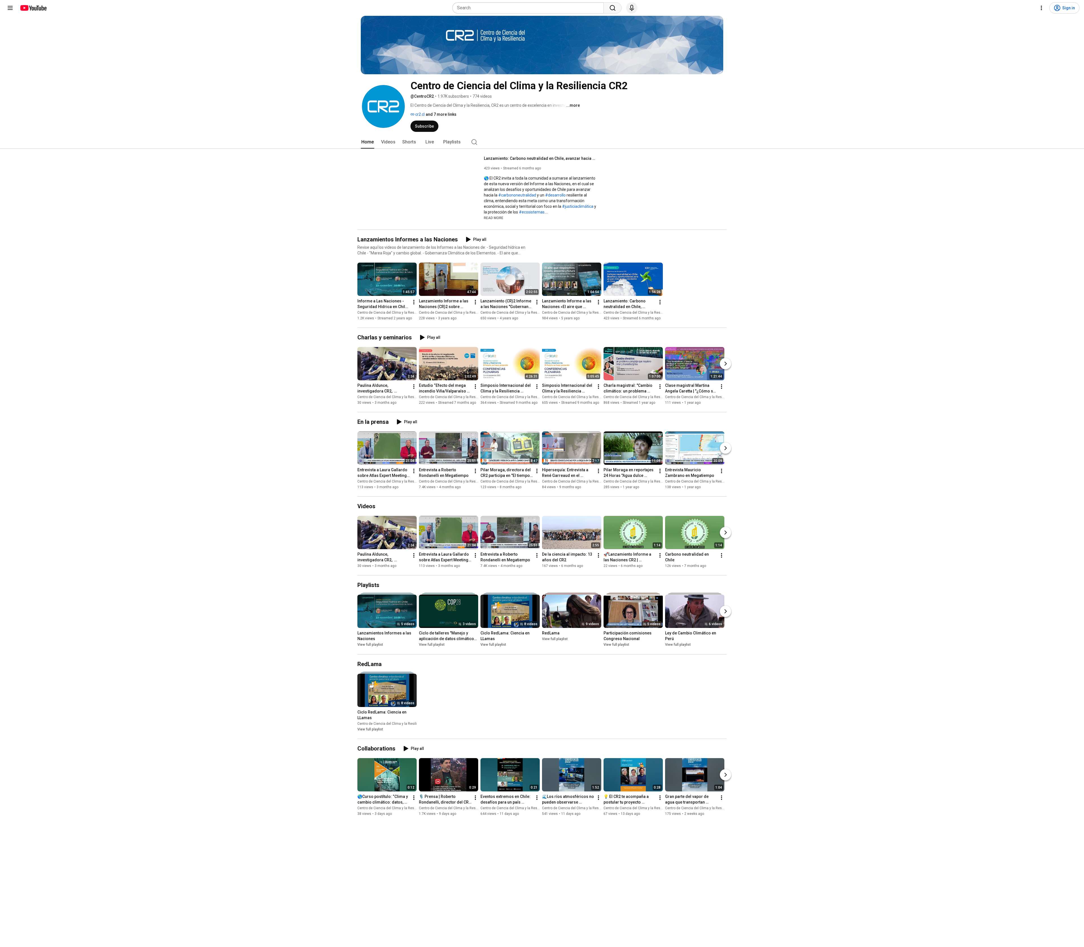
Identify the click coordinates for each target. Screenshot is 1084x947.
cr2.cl (419, 114)
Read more (493, 218)
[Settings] (1041, 8)
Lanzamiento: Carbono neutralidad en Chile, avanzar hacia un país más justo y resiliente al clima (540, 158)
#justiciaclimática (577, 206)
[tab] (367, 142)
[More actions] (413, 302)
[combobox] (529, 8)
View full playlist (370, 645)
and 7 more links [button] (441, 114)
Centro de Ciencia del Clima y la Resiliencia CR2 (395, 313)
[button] (493, 218)
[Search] (613, 8)
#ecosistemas (532, 212)
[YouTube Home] (33, 8)
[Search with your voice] (631, 8)
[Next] (725, 363)
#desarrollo (555, 195)
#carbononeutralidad (517, 195)
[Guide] (10, 8)
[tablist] (542, 142)
